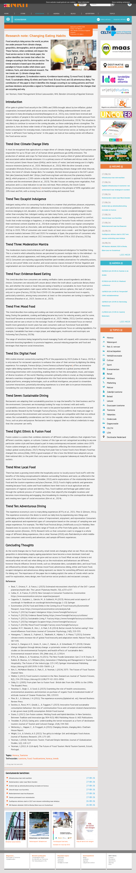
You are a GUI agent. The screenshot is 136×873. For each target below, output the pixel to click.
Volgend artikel (120, 19)
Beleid (109, 396)
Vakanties (111, 414)
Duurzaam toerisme (116, 405)
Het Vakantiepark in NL (39, 861)
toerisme (22, 758)
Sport (109, 364)
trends (56, 758)
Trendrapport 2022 (38, 857)
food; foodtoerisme (36, 758)
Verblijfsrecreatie (114, 355)
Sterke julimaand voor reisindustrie (22, 797)
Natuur (110, 387)
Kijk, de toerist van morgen (85, 841)
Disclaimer (112, 859)
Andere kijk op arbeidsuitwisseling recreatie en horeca (28, 786)
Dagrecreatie (112, 423)
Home (6, 13)
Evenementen (113, 369)
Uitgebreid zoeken (89, 862)
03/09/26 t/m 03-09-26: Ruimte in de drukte (115, 273)
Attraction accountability (13, 842)
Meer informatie (83, 2)
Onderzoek (111, 419)
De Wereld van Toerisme (40, 859)
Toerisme (24, 755)
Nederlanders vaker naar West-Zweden (23, 782)
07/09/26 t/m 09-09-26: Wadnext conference (114, 283)
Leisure (110, 401)
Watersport (112, 342)
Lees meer (125, 254)
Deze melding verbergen (121, 2)
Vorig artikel (106, 19)
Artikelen (86, 859)
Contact (111, 857)
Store (23, 13)
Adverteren (89, 13)
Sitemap (111, 862)
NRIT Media (112, 856)
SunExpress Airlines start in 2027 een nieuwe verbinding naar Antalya (34, 801)
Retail (109, 373)
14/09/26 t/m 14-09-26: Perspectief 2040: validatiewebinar (115, 293)
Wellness (111, 378)
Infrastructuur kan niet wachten (20, 778)
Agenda (56, 13)
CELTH (110, 428)
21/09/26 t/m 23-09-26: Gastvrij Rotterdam (113, 314)
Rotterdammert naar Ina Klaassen (21, 793)
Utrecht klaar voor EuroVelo (19, 790)
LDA (109, 432)
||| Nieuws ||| (116, 166)
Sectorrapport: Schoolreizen (38, 841)
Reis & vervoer (113, 346)
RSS (110, 864)
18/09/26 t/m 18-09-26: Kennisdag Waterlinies (114, 304)
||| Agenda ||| (116, 263)
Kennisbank (39, 13)
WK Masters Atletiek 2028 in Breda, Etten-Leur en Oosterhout (31, 805)
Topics (112, 13)
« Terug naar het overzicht (14, 764)
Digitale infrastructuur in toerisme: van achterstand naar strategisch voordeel (116, 188)
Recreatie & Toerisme (13, 857)
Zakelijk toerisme (114, 392)
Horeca (15, 755)
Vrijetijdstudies (10, 859)
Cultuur (110, 360)
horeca (49, 758)
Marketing (111, 382)
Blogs (73, 13)
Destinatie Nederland (116, 437)
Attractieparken (114, 351)
